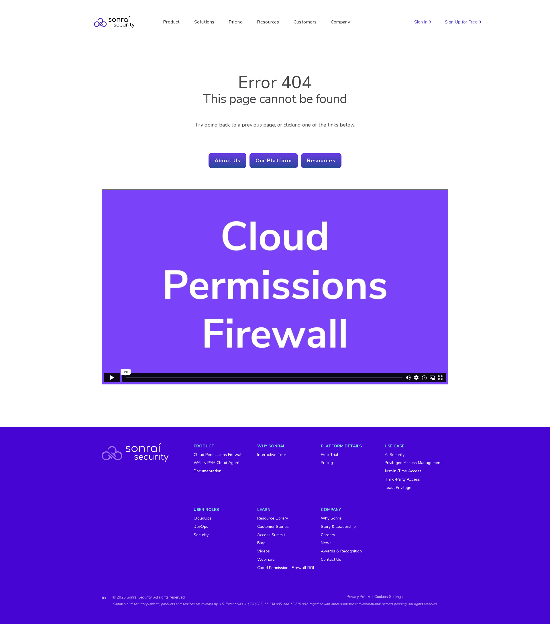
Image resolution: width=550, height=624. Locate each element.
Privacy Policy (358, 596)
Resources (268, 22)
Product (171, 22)
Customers (305, 22)
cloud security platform (141, 604)
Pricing (236, 22)
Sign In (421, 22)
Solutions (204, 22)
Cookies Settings (388, 597)
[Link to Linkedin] (104, 597)
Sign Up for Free (462, 22)
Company (340, 22)
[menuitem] (225, 466)
